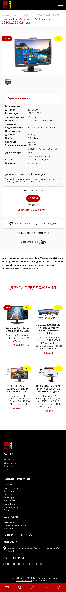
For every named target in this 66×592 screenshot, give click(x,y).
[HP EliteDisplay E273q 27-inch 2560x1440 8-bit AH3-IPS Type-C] (49, 374)
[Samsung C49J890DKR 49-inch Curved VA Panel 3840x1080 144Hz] (49, 313)
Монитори (14, 15)
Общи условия (10, 462)
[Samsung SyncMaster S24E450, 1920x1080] (17, 314)
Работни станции (11, 487)
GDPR (6, 469)
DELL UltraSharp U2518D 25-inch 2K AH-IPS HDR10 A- (17, 389)
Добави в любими (20, 223)
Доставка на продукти (14, 525)
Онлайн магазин (24, 580)
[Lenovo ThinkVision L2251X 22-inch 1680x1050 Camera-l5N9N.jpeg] (8, 81)
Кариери (7, 466)
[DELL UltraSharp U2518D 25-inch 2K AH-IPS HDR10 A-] (17, 374)
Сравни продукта (46, 223)
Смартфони (9, 503)
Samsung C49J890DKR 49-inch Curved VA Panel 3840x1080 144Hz (48, 329)
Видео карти (9, 500)
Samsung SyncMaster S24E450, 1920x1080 (17, 330)
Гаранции (8, 528)
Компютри (8, 491)
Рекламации (9, 522)
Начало (5, 15)
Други (6, 510)
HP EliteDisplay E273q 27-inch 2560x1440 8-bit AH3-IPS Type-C (48, 389)
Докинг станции (11, 507)
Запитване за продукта (33, 233)
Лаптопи (7, 494)
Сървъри (7, 484)
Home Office (25, 15)
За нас (6, 459)
